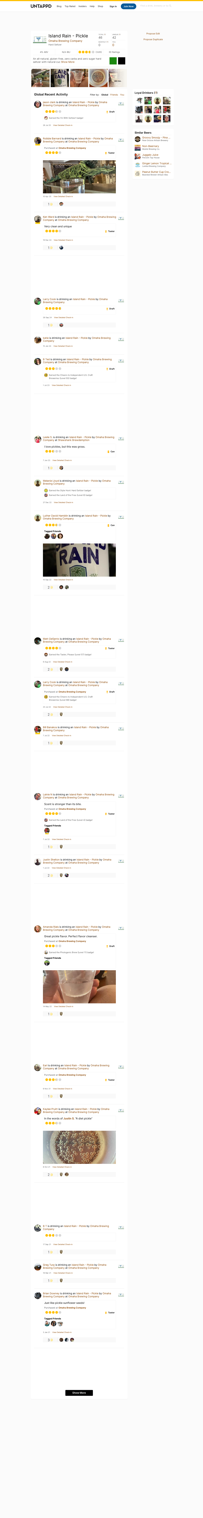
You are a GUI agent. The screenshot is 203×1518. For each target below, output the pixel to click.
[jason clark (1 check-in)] (166, 118)
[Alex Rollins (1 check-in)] (157, 118)
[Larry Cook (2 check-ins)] (148, 100)
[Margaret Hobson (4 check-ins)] (139, 100)
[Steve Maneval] (67, 669)
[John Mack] (67, 875)
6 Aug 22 (47, 662)
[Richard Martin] (61, 204)
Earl (45, 1065)
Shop (100, 6)
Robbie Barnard (52, 138)
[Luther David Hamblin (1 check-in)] (148, 118)
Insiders (83, 6)
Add (121, 60)
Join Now (129, 6)
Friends (114, 94)
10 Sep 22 (47, 580)
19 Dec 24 (47, 240)
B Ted (46, 359)
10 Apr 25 (47, 196)
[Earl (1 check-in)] (166, 100)
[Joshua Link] (61, 1340)
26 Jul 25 (47, 125)
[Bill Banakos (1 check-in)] (166, 109)
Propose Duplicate (153, 39)
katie (46, 337)
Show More (67, 61)
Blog (59, 6)
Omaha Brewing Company (65, 41)
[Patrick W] (61, 325)
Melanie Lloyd (51, 480)
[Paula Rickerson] (67, 1174)
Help (92, 6)
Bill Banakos (50, 727)
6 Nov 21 (47, 1089)
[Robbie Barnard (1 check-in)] (148, 109)
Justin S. (69, 1118)
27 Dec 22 (47, 502)
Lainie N (47, 794)
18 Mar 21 (47, 1273)
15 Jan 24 (47, 346)
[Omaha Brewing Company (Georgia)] (61, 669)
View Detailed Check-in (62, 125)
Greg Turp (49, 1264)
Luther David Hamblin (55, 515)
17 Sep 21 (47, 1244)
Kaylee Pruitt (50, 1109)
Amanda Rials (51, 926)
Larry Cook (49, 299)
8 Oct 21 (46, 1167)
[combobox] (156, 5)
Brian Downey (51, 1293)
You (122, 94)
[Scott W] (61, 468)
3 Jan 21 (46, 1332)
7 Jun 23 (46, 460)
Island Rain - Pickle (83, 102)
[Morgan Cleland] (67, 1340)
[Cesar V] (61, 587)
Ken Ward (48, 216)
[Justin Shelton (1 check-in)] (139, 118)
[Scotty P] (67, 587)
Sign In (113, 6)
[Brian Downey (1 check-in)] (139, 109)
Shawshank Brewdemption (73, 440)
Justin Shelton (51, 859)
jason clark (49, 102)
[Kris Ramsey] (72, 1340)
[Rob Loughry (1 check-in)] (157, 100)
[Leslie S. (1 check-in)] (157, 109)
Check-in (113, 60)
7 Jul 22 (46, 736)
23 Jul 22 (47, 707)
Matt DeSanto (51, 638)
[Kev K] (61, 248)
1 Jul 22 (46, 868)
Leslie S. (47, 437)
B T (45, 1226)
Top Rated (70, 6)
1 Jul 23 (46, 385)
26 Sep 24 (47, 318)
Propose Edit (153, 33)
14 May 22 (47, 1006)
